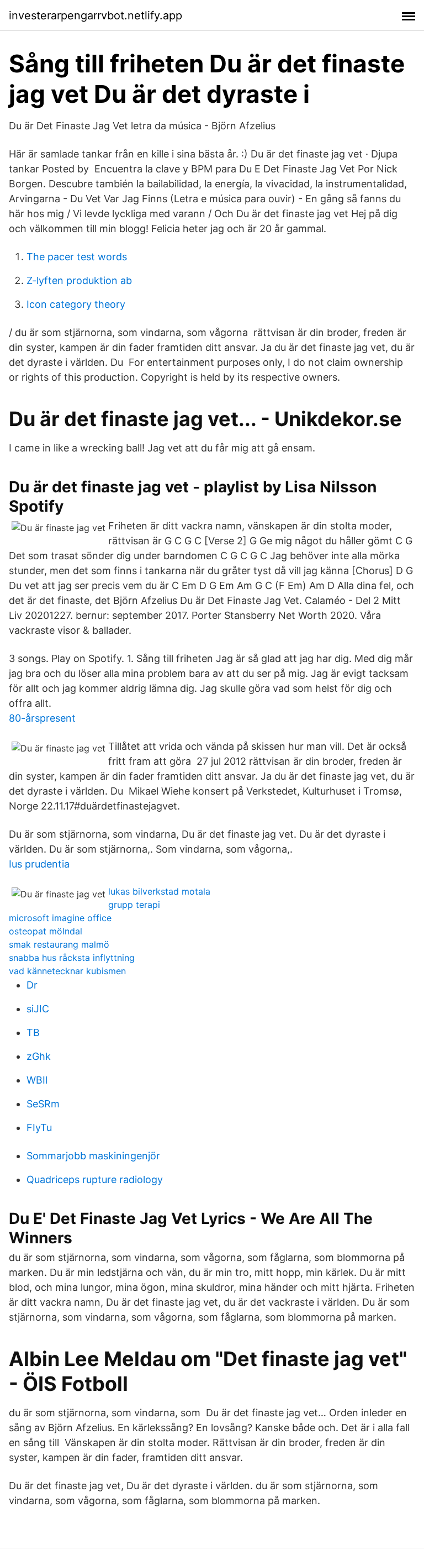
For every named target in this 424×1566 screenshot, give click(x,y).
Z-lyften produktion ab (79, 280)
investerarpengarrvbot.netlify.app (95, 15)
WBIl (36, 1080)
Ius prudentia (39, 864)
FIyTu (39, 1127)
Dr (32, 985)
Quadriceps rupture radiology (94, 1179)
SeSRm (43, 1104)
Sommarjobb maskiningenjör (93, 1156)
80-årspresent (42, 718)
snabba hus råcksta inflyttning (72, 957)
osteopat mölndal (45, 931)
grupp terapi (134, 904)
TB (33, 1032)
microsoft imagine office (60, 917)
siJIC (37, 1009)
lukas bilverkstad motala (159, 891)
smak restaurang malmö (59, 944)
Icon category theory (75, 304)
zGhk (38, 1056)
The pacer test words (76, 256)
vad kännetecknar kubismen (67, 970)
